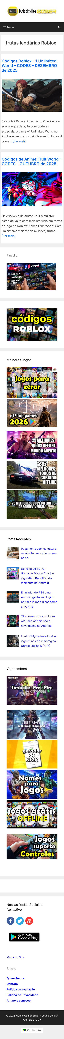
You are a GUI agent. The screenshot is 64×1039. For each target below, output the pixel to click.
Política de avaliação (21, 989)
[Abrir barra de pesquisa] (59, 27)
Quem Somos (16, 978)
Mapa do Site (15, 957)
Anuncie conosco (19, 1000)
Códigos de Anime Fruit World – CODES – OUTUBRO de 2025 (32, 161)
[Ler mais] (20, 141)
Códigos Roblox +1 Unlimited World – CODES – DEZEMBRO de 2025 (29, 66)
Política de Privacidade (22, 995)
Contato (12, 984)
